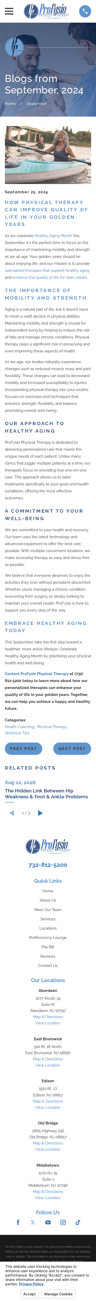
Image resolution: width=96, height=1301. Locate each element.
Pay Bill (47, 947)
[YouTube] (48, 1222)
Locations (48, 928)
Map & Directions (48, 1017)
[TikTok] (78, 1222)
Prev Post (23, 748)
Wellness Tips (17, 733)
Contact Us (48, 965)
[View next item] (40, 813)
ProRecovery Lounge (48, 937)
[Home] (46, 11)
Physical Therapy (52, 726)
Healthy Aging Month (53, 235)
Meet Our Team (48, 909)
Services (47, 919)
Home (48, 891)
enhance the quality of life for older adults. (50, 277)
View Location (47, 1023)
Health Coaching (19, 726)
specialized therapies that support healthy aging (47, 270)
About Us (48, 900)
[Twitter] (33, 1222)
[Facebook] (18, 1222)
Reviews (47, 956)
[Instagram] (63, 1222)
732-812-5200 (48, 864)
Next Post (72, 748)
